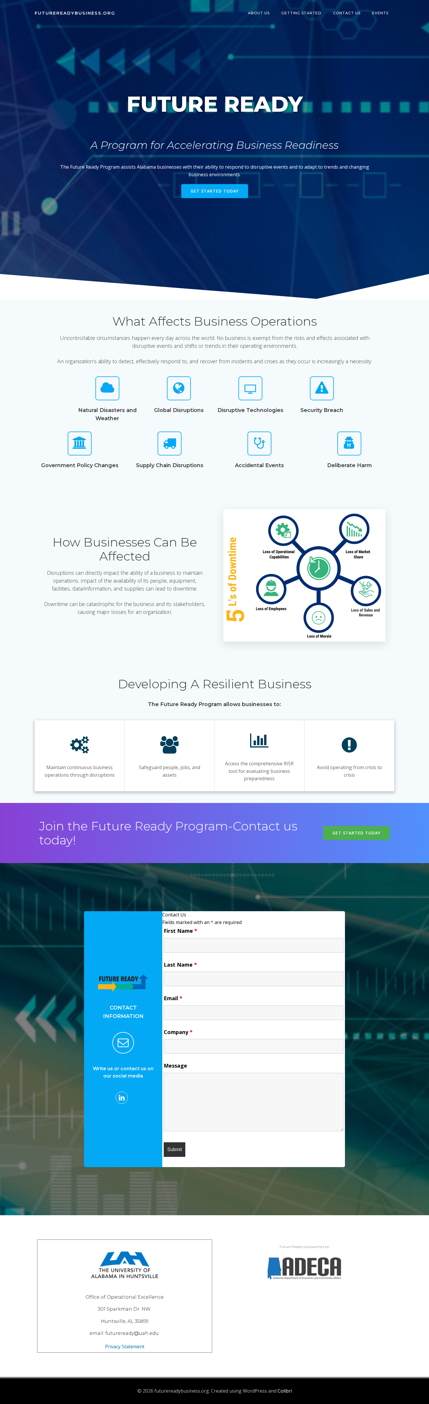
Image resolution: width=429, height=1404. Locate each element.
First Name (180, 930)
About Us (259, 13)
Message (175, 1065)
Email (173, 998)
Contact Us (346, 13)
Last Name (180, 964)
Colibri (285, 1391)
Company (178, 1031)
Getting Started (301, 13)
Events (380, 13)
